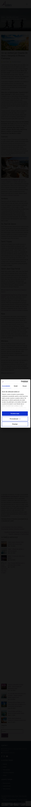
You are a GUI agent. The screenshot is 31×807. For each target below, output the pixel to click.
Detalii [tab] (15, 386)
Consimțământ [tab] (6, 386)
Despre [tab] (25, 386)
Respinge (15, 424)
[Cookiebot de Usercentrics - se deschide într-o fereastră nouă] (21, 382)
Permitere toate (15, 413)
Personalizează (14, 418)
